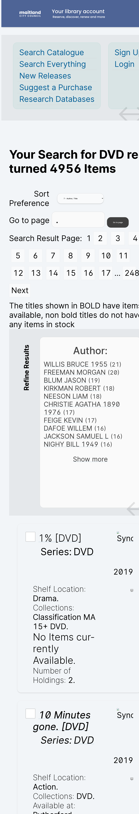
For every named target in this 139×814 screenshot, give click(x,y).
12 (18, 273)
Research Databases (56, 99)
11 (123, 255)
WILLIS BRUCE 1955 (76, 364)
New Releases (45, 75)
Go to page (30, 220)
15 (71, 273)
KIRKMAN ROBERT (72, 388)
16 (88, 273)
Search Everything (52, 64)
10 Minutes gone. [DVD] (62, 720)
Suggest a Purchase (55, 87)
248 (130, 273)
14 (53, 273)
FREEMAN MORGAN (75, 372)
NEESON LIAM (66, 396)
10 (106, 255)
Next (20, 290)
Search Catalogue (51, 52)
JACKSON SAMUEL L (76, 436)
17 (106, 273)
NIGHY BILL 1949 (71, 444)
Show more (90, 459)
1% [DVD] (60, 538)
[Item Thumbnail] (125, 538)
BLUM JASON (65, 380)
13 (36, 273)
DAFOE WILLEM (68, 428)
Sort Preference (29, 198)
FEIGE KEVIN (63, 420)
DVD (84, 551)
